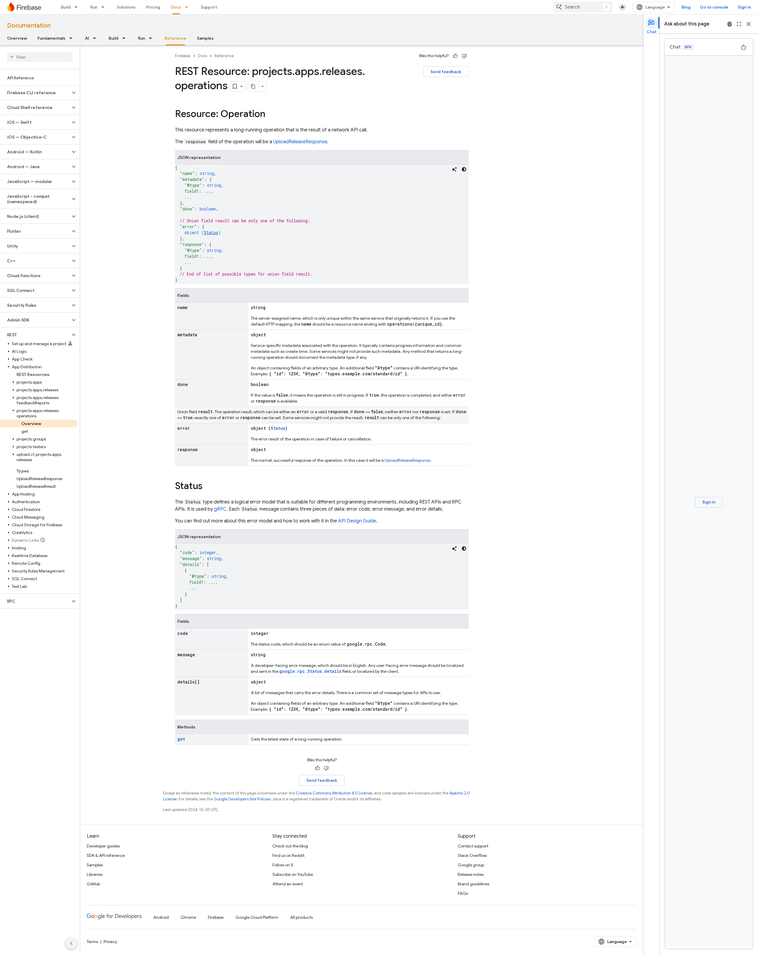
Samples (205, 38)
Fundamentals (51, 38)
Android (161, 917)
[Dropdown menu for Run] (104, 7)
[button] (35, 92)
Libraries (94, 874)
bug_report (729, 24)
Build (66, 7)
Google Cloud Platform (256, 917)
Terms (92, 941)
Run (93, 7)
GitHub (93, 884)
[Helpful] (455, 56)
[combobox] (582, 7)
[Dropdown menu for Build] (78, 7)
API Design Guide (357, 521)
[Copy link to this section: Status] (208, 486)
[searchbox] (40, 57)
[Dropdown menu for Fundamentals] (72, 38)
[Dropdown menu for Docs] (188, 7)
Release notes (471, 874)
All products (301, 917)
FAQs (463, 893)
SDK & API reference (106, 855)
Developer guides (103, 846)
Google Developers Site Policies (242, 799)
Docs (176, 7)
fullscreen (739, 24)
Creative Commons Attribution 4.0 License (334, 793)
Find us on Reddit (288, 855)
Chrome (188, 917)
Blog (686, 7)
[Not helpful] (464, 56)
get (181, 739)
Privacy (110, 941)
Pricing (153, 7)
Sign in (744, 7)
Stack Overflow (472, 855)
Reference (175, 38)
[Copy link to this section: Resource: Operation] (271, 114)
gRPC (220, 509)
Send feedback (446, 71)
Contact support (473, 846)
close (748, 24)
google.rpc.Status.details (310, 671)
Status (211, 232)
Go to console (714, 7)
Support (209, 7)
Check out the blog (290, 846)
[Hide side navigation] (71, 943)
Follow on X (282, 865)
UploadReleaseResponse (300, 142)
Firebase (182, 55)
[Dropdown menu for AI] (96, 38)
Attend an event (287, 884)
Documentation (29, 25)
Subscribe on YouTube (292, 874)
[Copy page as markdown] (253, 86)
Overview (17, 38)
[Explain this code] (454, 169)
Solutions (126, 7)
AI (87, 38)
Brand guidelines (473, 884)
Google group (471, 865)
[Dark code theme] (464, 169)
